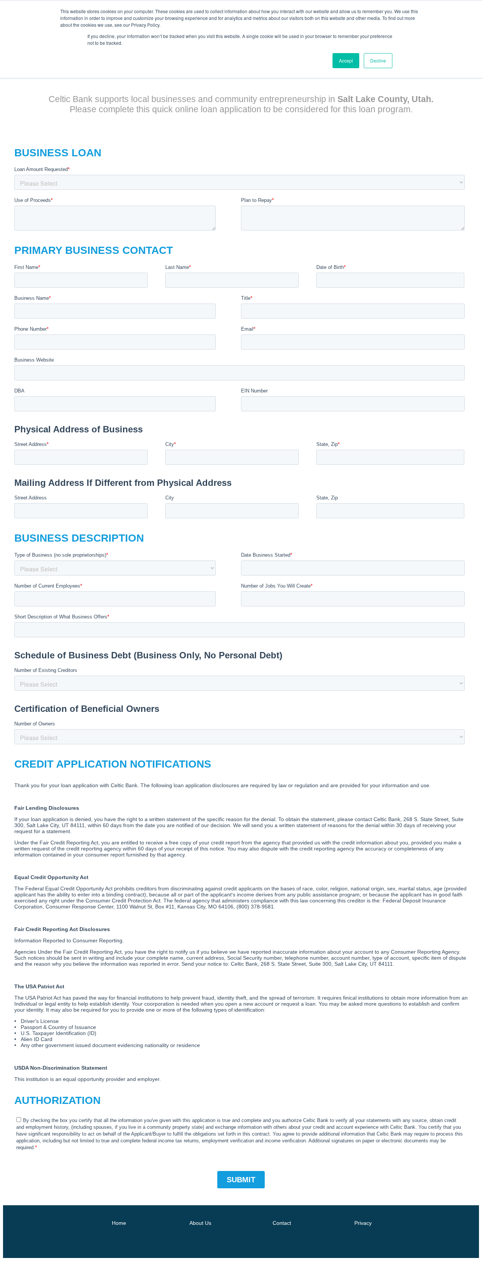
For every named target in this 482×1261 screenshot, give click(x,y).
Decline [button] (378, 60)
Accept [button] (346, 60)
